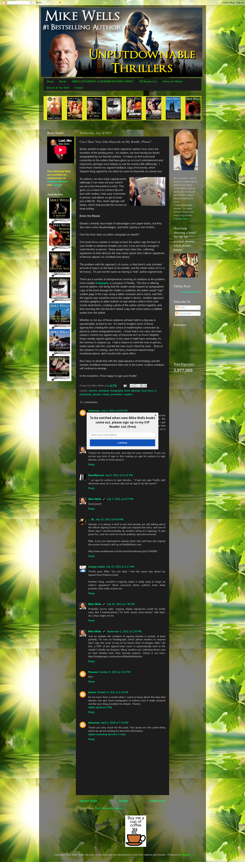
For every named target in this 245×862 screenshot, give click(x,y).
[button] (122, 422)
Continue (122, 442)
